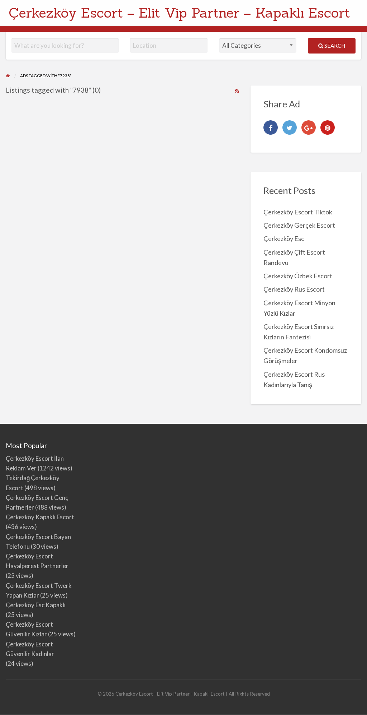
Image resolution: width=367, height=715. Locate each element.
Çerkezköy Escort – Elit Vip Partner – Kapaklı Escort (179, 12)
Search (334, 45)
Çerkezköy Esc (283, 238)
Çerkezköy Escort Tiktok (297, 212)
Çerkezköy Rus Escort (294, 289)
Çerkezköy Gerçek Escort (299, 225)
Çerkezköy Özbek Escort (297, 276)
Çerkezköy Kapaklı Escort (40, 517)
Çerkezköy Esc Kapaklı (36, 605)
